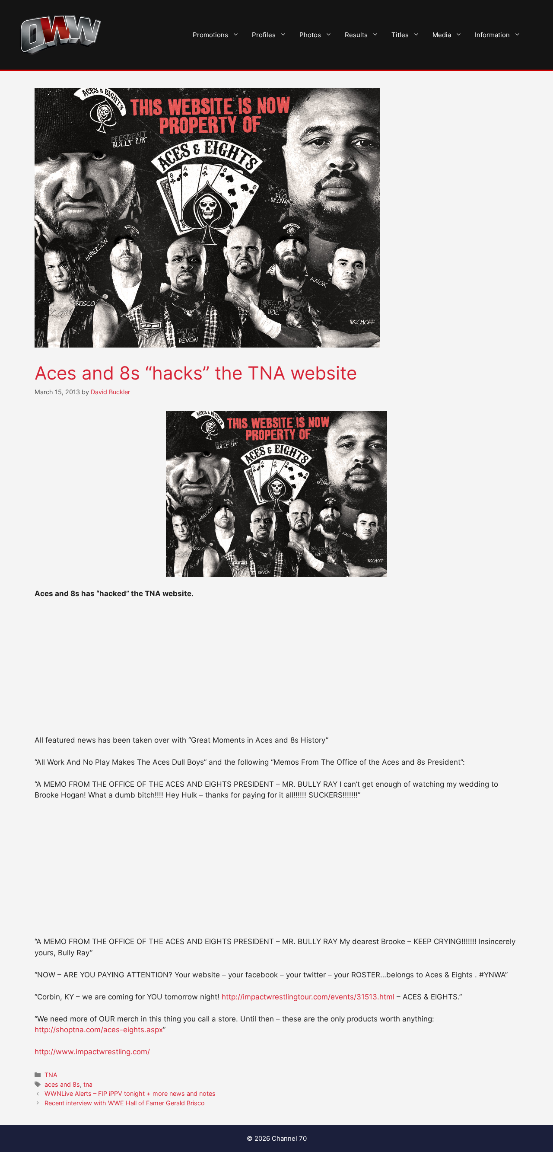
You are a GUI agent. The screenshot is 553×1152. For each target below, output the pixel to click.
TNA (50, 1075)
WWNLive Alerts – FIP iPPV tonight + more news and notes (130, 1093)
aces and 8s (62, 1084)
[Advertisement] (276, 670)
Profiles (264, 35)
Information (492, 35)
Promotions (210, 35)
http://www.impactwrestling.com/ (92, 1051)
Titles (400, 35)
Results (356, 35)
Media (441, 35)
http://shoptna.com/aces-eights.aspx (99, 1029)
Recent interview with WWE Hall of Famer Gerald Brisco (124, 1103)
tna (87, 1084)
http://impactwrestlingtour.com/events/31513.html (308, 996)
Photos (310, 35)
